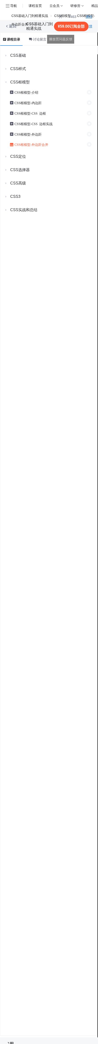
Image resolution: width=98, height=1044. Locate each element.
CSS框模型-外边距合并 (31, 144)
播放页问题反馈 (60, 39)
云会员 (54, 6)
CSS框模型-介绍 (26, 92)
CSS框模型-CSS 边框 (30, 113)
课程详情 (89, 21)
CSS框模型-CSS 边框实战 (34, 123)
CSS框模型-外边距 (28, 134)
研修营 (75, 6)
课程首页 (35, 6)
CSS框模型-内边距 (28, 102)
